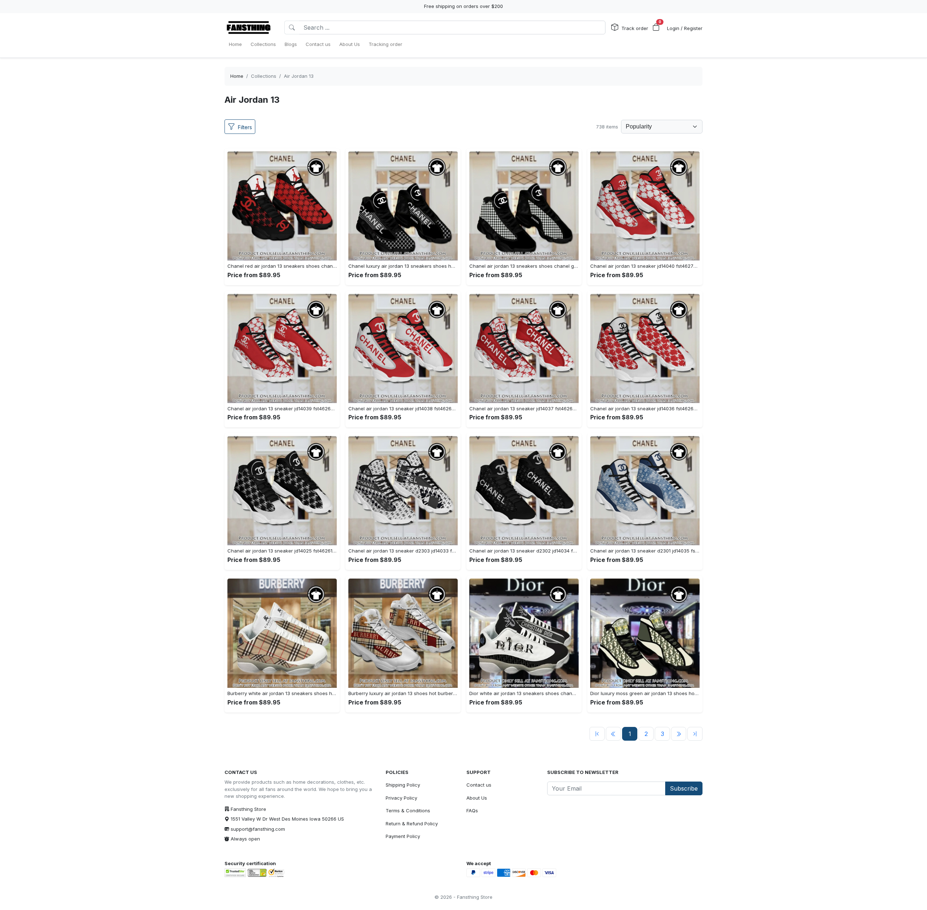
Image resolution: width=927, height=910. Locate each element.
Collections (263, 76)
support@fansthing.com (258, 829)
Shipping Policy (403, 785)
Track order (634, 28)
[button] (656, 27)
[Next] (678, 734)
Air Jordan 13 (299, 76)
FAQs (472, 810)
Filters (245, 127)
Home (236, 76)
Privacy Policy (401, 798)
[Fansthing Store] (249, 27)
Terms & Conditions (408, 810)
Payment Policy (403, 836)
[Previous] (597, 734)
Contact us (478, 785)
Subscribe (684, 788)
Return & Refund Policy (412, 823)
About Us (476, 798)
